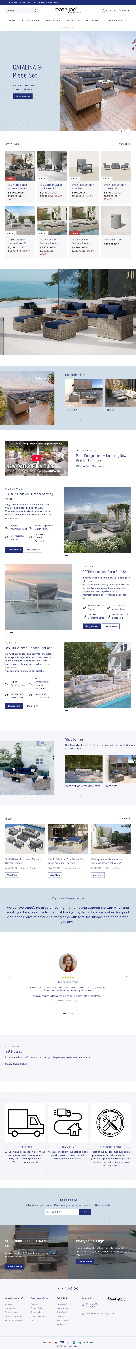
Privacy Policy (37, 1308)
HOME (12, 20)
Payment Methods (39, 1316)
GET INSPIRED (94, 20)
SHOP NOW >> (125, 96)
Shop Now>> (14, 549)
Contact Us (10, 1308)
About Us (9, 1304)
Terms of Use (11, 1312)
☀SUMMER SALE (31, 20)
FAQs (33, 1320)
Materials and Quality (14, 1320)
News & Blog (62, 1320)
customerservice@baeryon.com (100, 1313)
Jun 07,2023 (11, 868)
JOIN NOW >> (15, 1266)
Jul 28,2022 (96, 868)
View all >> (124, 144)
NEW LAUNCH (53, 20)
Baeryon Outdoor (29, 868)
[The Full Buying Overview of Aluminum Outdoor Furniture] (25, 839)
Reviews (60, 1316)
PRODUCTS (73, 20)
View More (12, 875)
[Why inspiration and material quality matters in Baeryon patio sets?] (111, 839)
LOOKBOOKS (62, 1324)
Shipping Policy (38, 1312)
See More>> (33, 549)
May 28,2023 (54, 868)
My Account (62, 1304)
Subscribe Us (62, 1308)
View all (126, 818)
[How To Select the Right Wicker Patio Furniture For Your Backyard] (68, 839)
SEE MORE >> (85, 1261)
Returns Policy (37, 1304)
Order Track (62, 1312)
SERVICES (67, 27)
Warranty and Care (14, 1316)
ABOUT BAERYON (117, 20)
